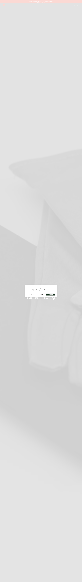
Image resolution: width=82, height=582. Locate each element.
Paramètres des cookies (31, 294)
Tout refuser (41, 294)
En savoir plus (29, 291)
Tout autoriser (51, 294)
